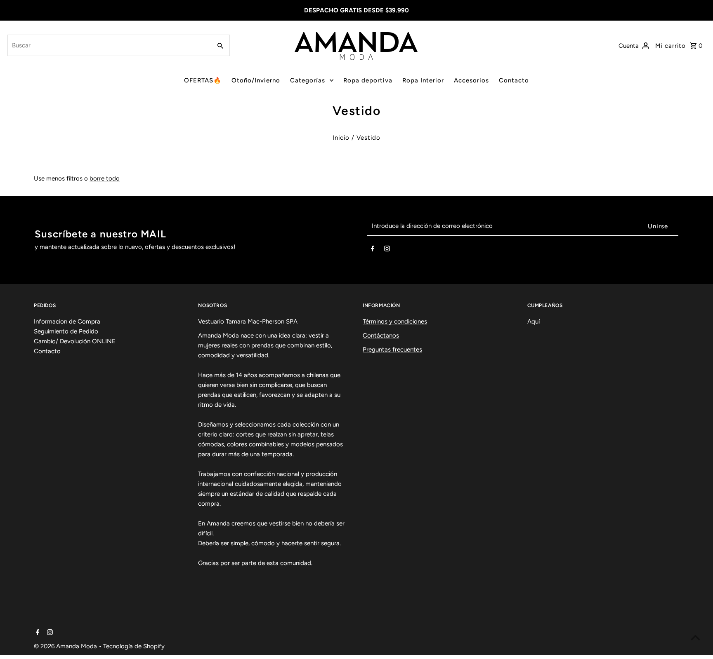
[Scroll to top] (695, 637)
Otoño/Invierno (255, 80)
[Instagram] (387, 250)
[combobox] (109, 45)
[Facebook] (372, 250)
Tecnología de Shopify (134, 646)
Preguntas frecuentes (392, 349)
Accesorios (471, 80)
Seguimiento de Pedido (66, 331)
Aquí (533, 321)
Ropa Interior (423, 80)
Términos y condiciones (395, 321)
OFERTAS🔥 (203, 80)
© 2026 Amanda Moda (66, 646)
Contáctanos (381, 335)
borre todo (105, 178)
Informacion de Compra (67, 321)
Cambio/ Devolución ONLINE (75, 341)
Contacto (514, 80)
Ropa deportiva (367, 80)
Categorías (307, 80)
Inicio (341, 137)
